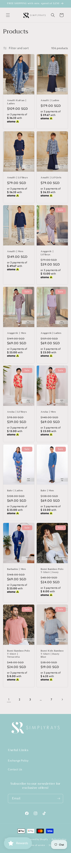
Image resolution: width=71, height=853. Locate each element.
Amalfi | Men (15, 251)
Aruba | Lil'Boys (17, 412)
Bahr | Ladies (15, 490)
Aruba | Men (48, 412)
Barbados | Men (16, 569)
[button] (8, 15)
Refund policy (59, 839)
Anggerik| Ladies (51, 333)
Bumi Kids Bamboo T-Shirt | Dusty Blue (52, 654)
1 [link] (8, 699)
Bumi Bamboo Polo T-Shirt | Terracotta (18, 654)
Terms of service (36, 845)
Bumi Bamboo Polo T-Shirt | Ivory (52, 571)
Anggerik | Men (16, 333)
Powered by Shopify (37, 839)
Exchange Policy (18, 760)
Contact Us (15, 769)
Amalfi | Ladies (50, 100)
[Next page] (62, 699)
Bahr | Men (47, 490)
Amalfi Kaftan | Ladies (16, 102)
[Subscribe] (58, 798)
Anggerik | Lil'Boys (47, 253)
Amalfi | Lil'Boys (17, 177)
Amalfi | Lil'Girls (51, 177)
